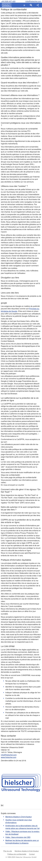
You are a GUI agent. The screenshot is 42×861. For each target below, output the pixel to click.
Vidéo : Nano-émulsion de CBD (17, 837)
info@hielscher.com (33, 1)
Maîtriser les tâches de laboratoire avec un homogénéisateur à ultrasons (22, 841)
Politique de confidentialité (16, 854)
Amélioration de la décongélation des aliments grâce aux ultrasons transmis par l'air (22, 827)
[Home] (6, 5)
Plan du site (7, 851)
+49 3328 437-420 (8, 1)
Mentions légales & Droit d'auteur (18, 816)
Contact (32, 854)
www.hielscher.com (8, 757)
